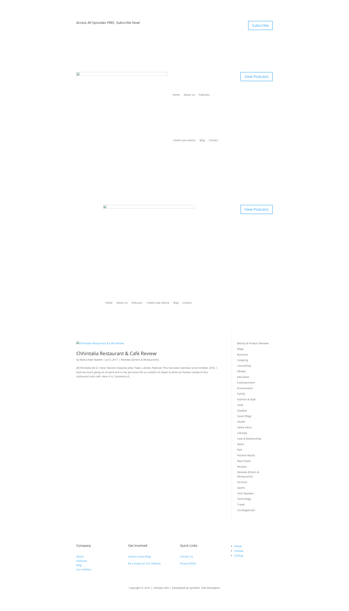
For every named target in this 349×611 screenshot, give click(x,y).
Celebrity (242, 360)
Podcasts (204, 94)
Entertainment (246, 382)
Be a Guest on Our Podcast (144, 563)
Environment (245, 388)
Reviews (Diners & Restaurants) (140, 359)
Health (241, 421)
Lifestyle (242, 433)
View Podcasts (256, 76)
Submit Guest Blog (139, 556)
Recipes (242, 466)
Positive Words (246, 455)
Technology (244, 499)
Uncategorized (246, 510)
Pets (239, 449)
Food (240, 405)
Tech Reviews (245, 493)
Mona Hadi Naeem (91, 359)
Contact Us (186, 556)
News (240, 444)
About (80, 556)
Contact (213, 140)
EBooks (241, 371)
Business (242, 354)
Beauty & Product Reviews (253, 343)
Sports (241, 487)
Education (243, 377)
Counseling (244, 365)
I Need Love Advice (184, 140)
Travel (241, 504)
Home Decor (244, 427)
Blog (202, 140)
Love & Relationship (249, 438)
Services (242, 482)
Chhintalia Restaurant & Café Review (116, 353)
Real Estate (244, 461)
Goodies (242, 410)
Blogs (240, 349)
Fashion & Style (246, 399)
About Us (189, 94)
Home (176, 94)
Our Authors (83, 569)
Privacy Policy (188, 563)
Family (241, 393)
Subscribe (260, 25)
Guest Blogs (244, 416)
